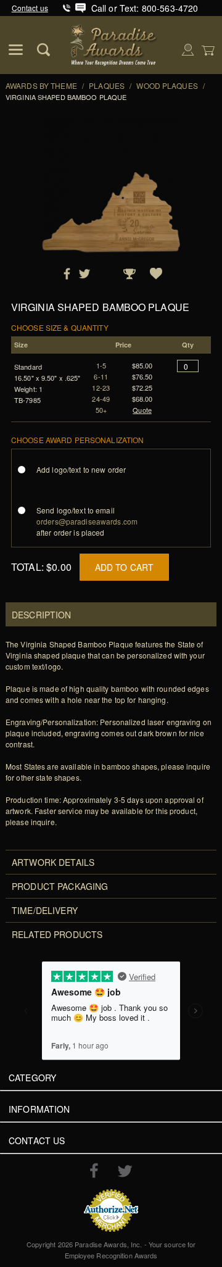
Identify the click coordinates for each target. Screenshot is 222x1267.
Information (39, 1109)
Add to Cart (124, 567)
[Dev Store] (114, 43)
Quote (142, 410)
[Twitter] (125, 1171)
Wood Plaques (166, 85)
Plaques (107, 85)
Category (32, 1077)
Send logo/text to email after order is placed (87, 521)
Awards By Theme (41, 85)
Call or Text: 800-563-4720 (145, 8)
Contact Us (37, 1140)
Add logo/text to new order (81, 469)
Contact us (30, 7)
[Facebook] (94, 1170)
